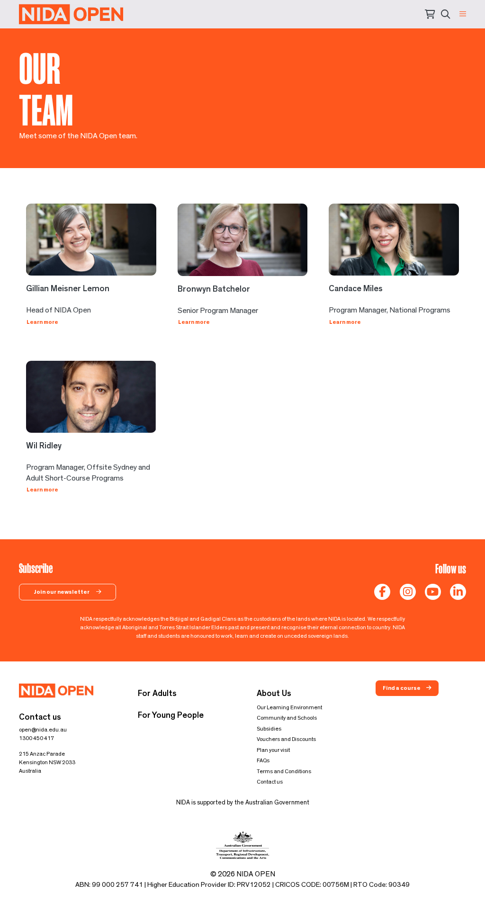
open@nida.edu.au (43, 729)
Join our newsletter (62, 592)
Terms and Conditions (284, 771)
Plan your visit (273, 750)
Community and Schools (287, 718)
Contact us (270, 782)
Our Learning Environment (289, 707)
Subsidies (269, 729)
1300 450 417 (36, 738)
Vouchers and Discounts (286, 739)
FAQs (263, 760)
